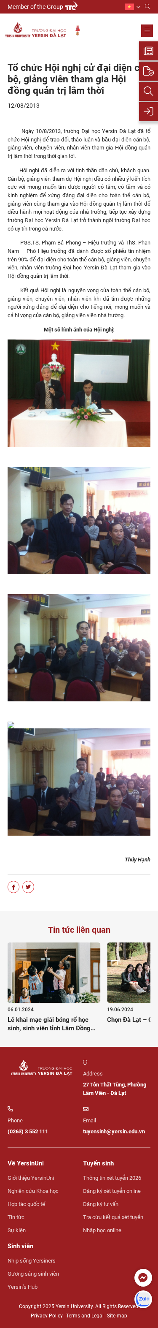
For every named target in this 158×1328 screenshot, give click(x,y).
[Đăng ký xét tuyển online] (148, 71)
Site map (117, 1316)
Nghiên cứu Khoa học (33, 1191)
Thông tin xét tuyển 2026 (112, 1178)
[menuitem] (132, 7)
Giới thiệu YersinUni (31, 1178)
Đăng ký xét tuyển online (112, 1191)
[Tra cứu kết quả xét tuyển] (148, 91)
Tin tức (16, 1217)
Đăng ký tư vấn (100, 1204)
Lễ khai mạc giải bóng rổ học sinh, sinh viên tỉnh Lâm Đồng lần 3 (49, 1028)
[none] (132, 7)
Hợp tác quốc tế (26, 1204)
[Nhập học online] (148, 111)
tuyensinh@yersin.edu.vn (114, 1131)
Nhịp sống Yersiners (32, 1260)
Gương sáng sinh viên (33, 1274)
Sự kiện (17, 1230)
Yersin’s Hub (22, 1287)
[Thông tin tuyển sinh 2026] (148, 50)
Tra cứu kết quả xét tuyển (113, 1217)
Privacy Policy (47, 1316)
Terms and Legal (85, 1316)
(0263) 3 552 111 (28, 1131)
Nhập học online (102, 1230)
